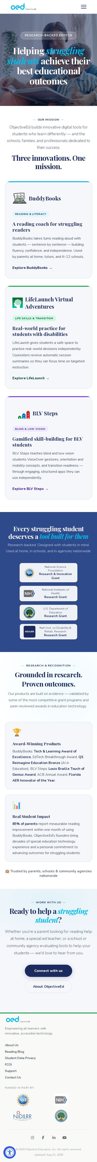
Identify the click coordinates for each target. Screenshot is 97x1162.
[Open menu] (83, 6)
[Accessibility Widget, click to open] (9, 1152)
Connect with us (48, 970)
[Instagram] (32, 1137)
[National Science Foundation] (23, 1100)
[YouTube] (64, 1137)
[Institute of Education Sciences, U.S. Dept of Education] (61, 1116)
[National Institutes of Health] (61, 1100)
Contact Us (13, 1077)
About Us (11, 1045)
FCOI (8, 1064)
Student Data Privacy (20, 1058)
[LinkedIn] (54, 1137)
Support (10, 1071)
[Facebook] (43, 1137)
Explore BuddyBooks (30, 267)
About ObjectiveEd (48, 986)
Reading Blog (14, 1052)
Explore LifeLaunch (28, 378)
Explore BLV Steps (28, 489)
